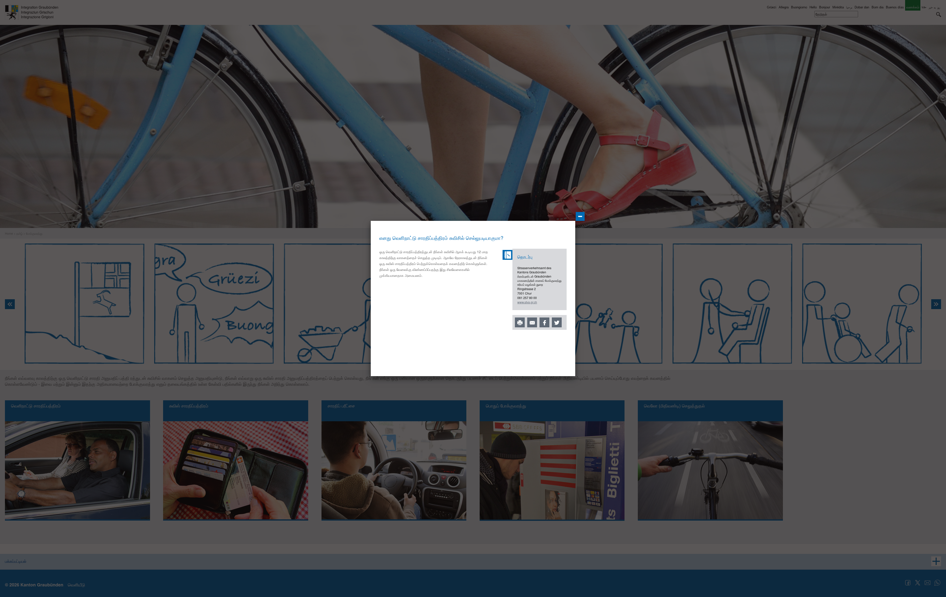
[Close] (580, 216)
